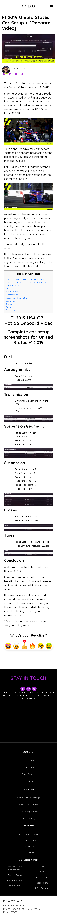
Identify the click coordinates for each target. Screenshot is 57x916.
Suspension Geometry (16, 297)
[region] (28, 906)
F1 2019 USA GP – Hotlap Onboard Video (25, 279)
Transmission (12, 294)
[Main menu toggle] (6, 6)
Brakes (9, 304)
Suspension (11, 301)
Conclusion (11, 310)
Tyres (8, 307)
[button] (4, 74)
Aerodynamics (12, 291)
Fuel (7, 288)
